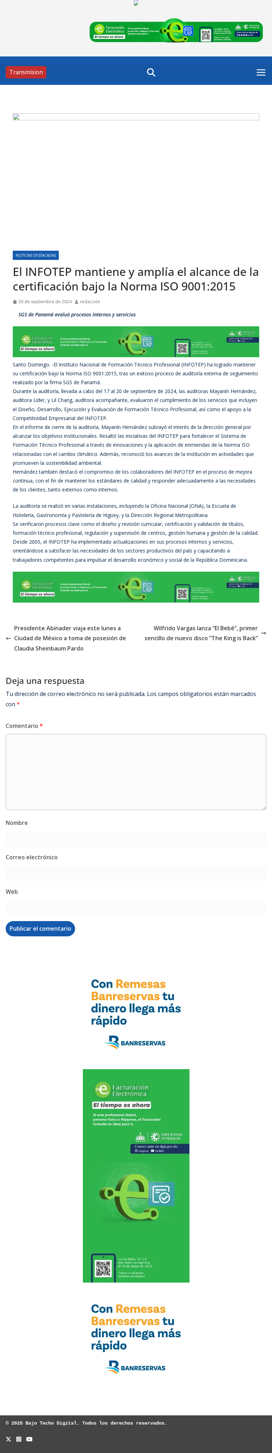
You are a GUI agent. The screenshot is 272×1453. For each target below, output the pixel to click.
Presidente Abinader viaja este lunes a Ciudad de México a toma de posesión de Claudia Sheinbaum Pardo (70, 638)
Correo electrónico (32, 857)
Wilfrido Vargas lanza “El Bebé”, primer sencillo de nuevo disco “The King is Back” (201, 633)
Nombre (17, 823)
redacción (90, 302)
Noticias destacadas (36, 255)
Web (12, 892)
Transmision (26, 72)
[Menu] (261, 72)
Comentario (24, 726)
